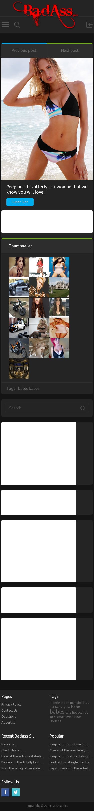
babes (34, 388)
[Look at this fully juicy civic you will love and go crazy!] (19, 320)
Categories (5, 24)
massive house (69, 717)
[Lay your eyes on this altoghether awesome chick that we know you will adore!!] (39, 300)
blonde (55, 703)
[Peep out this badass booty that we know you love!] (39, 259)
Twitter (16, 792)
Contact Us (9, 710)
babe (22, 388)
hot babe (56, 707)
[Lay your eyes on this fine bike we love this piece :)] (19, 300)
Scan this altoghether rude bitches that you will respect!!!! (42, 768)
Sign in (89, 25)
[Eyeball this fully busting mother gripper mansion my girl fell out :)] (59, 279)
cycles (66, 707)
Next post (70, 50)
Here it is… (9, 744)
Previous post (24, 50)
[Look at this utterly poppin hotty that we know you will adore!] (19, 259)
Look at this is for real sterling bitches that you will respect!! (44, 756)
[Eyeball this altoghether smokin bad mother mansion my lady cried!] (39, 340)
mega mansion (72, 703)
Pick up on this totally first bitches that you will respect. (41, 762)
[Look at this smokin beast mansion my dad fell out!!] (19, 361)
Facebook (5, 792)
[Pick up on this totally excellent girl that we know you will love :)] (59, 320)
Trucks (54, 716)
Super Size (20, 202)
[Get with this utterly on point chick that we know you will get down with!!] (59, 300)
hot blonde (80, 712)
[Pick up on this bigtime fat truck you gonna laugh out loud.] (19, 279)
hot (86, 703)
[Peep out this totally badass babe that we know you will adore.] (59, 259)
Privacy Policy (11, 704)
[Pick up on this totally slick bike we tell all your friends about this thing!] (19, 340)
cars (68, 712)
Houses (55, 721)
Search (17, 25)
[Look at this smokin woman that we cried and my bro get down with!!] (39, 279)
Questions (8, 716)
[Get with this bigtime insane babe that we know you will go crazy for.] (59, 340)
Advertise (8, 722)
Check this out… (13, 750)
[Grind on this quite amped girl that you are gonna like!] (39, 320)
